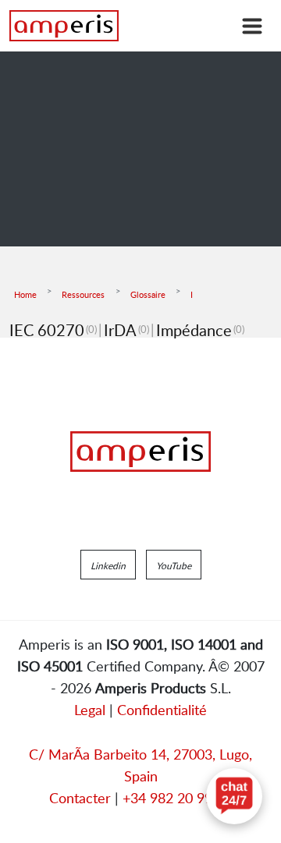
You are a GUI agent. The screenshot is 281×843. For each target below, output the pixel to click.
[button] (108, 564)
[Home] (64, 25)
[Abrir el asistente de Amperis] (234, 796)
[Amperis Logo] (140, 451)
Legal (89, 709)
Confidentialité (162, 709)
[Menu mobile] (252, 25)
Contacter (80, 797)
